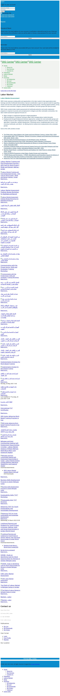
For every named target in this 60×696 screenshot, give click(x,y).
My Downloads (11, 83)
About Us (9, 67)
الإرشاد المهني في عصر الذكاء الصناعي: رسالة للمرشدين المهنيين (9, 213)
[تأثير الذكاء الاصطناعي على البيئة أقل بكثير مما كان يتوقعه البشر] (10, 232)
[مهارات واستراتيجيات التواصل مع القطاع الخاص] (10, 260)
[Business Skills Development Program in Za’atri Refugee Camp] (10, 490)
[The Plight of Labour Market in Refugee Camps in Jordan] (10, 592)
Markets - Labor (6, 597)
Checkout (9, 86)
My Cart (9, 81)
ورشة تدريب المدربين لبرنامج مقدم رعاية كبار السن (9, 183)
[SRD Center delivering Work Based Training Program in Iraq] (10, 425)
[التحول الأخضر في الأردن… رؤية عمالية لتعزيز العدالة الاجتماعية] (10, 289)
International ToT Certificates (7, 409)
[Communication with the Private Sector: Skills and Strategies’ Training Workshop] (10, 277)
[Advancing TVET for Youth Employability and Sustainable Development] (10, 517)
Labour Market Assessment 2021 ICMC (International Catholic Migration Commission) (27, 141)
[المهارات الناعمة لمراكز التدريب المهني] (10, 334)
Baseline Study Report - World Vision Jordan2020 (11, 546)
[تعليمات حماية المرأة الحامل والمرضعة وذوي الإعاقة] (10, 436)
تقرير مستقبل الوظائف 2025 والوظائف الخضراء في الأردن (9, 306)
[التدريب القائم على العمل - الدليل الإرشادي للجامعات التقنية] (10, 357)
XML (30, 659)
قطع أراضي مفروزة (6, 402)
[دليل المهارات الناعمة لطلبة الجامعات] (10, 393)
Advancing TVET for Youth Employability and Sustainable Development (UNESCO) (27, 158)
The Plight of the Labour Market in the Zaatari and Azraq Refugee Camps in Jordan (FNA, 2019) (30, 134)
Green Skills (7, 88)
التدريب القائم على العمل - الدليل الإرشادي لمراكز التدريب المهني (10, 340)
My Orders (10, 84)
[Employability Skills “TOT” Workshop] (10, 502)
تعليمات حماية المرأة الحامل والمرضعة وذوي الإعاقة (9, 431)
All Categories (11, 79)
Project (6, 153)
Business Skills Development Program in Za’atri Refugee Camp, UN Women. (25, 139)
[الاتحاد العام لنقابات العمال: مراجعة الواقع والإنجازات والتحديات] (10, 322)
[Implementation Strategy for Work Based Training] (10, 368)
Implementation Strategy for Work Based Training (10, 363)
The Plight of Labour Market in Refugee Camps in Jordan (10, 586)
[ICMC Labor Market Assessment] (10, 580)
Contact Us (10, 71)
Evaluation (7, 72)
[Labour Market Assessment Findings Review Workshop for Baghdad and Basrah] (10, 200)
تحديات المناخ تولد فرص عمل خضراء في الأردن (9, 295)
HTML (34, 659)
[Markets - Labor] (6, 600)
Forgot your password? (7, 15)
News (5, 76)
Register (6, 640)
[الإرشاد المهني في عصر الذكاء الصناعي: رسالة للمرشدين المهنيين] (10, 220)
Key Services (10, 69)
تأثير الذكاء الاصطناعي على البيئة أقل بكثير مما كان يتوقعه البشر (10, 226)
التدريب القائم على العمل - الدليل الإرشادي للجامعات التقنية (10, 351)
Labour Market (8, 74)
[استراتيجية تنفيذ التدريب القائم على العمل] (10, 380)
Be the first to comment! (8, 550)
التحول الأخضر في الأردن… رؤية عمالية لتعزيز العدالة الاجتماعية (10, 283)
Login (5, 636)
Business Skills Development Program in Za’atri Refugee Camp (10, 482)
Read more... (4, 179)
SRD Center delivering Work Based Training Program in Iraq (10, 418)
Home (5, 66)
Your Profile (7, 638)
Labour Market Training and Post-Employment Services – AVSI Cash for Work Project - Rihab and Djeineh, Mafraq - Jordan (10, 165)
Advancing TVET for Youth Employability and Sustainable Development (9, 508)
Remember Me (6, 13)
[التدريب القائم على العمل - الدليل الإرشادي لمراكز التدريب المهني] (10, 345)
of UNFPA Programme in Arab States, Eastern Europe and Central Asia (27, 153)
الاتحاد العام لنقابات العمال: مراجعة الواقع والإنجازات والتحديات (8, 315)
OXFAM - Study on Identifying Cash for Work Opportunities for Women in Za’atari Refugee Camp (10, 558)
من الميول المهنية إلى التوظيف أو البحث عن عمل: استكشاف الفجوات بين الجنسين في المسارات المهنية (10, 239)
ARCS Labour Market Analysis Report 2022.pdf (11, 471)
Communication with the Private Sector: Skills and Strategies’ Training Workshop (9, 268)
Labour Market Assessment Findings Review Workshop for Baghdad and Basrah (10, 192)
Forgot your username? (7, 16)
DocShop (6, 77)
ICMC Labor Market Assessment (7, 574)
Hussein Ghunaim (35, 664)
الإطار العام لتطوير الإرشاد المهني (10, 205)
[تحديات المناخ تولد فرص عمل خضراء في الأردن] (10, 300)
